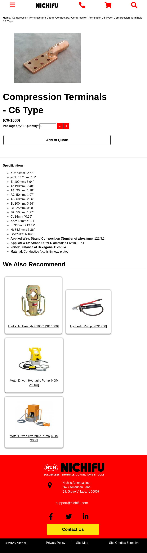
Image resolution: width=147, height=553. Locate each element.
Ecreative (133, 542)
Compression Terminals (85, 17)
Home (6, 17)
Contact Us (73, 529)
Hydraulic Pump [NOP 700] (88, 326)
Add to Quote (57, 140)
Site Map (82, 542)
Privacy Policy (55, 542)
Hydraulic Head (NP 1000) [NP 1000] (33, 326)
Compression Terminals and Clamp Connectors (40, 17)
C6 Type (107, 17)
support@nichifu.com (72, 503)
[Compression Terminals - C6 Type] (47, 58)
